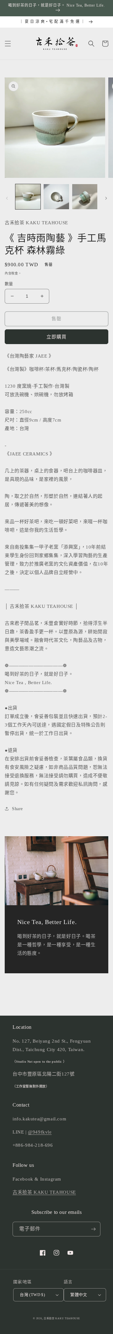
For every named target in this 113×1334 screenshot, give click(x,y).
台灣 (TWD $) (32, 1294)
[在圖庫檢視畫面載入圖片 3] (84, 196)
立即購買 (56, 336)
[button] (8, 43)
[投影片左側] (7, 198)
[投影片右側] (106, 198)
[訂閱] (93, 1229)
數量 (9, 283)
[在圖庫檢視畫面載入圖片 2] (56, 196)
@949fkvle (39, 1132)
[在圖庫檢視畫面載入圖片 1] (27, 196)
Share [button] (17, 808)
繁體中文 (78, 1294)
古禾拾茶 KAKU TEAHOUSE (44, 1192)
